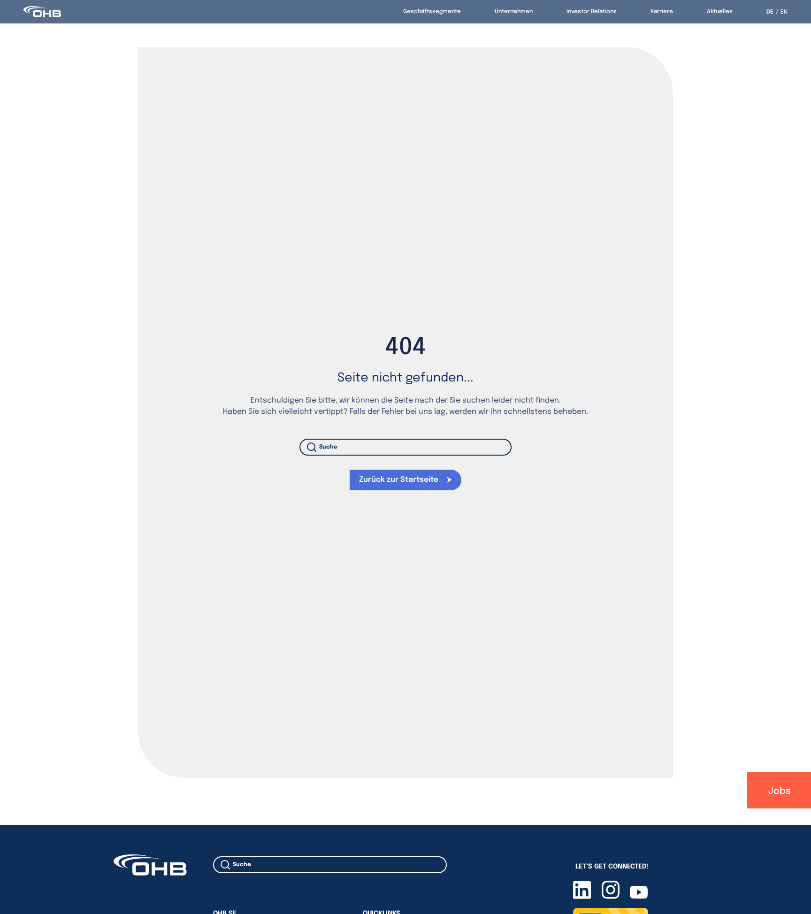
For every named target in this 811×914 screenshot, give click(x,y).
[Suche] (313, 447)
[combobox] (405, 447)
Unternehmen (514, 12)
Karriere (661, 12)
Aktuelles (720, 12)
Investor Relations (591, 12)
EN (784, 12)
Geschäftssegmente (432, 12)
